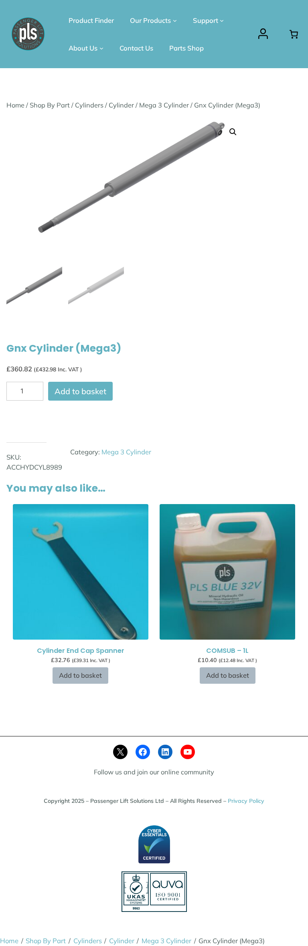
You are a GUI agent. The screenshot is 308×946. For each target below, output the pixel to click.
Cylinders (89, 105)
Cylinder (121, 105)
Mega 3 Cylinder (164, 105)
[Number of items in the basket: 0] (293, 34)
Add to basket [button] (80, 675)
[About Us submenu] (101, 48)
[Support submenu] (222, 20)
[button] (233, 132)
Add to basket (80, 391)
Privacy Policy (246, 800)
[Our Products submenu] (175, 20)
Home (15, 105)
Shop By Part (50, 105)
